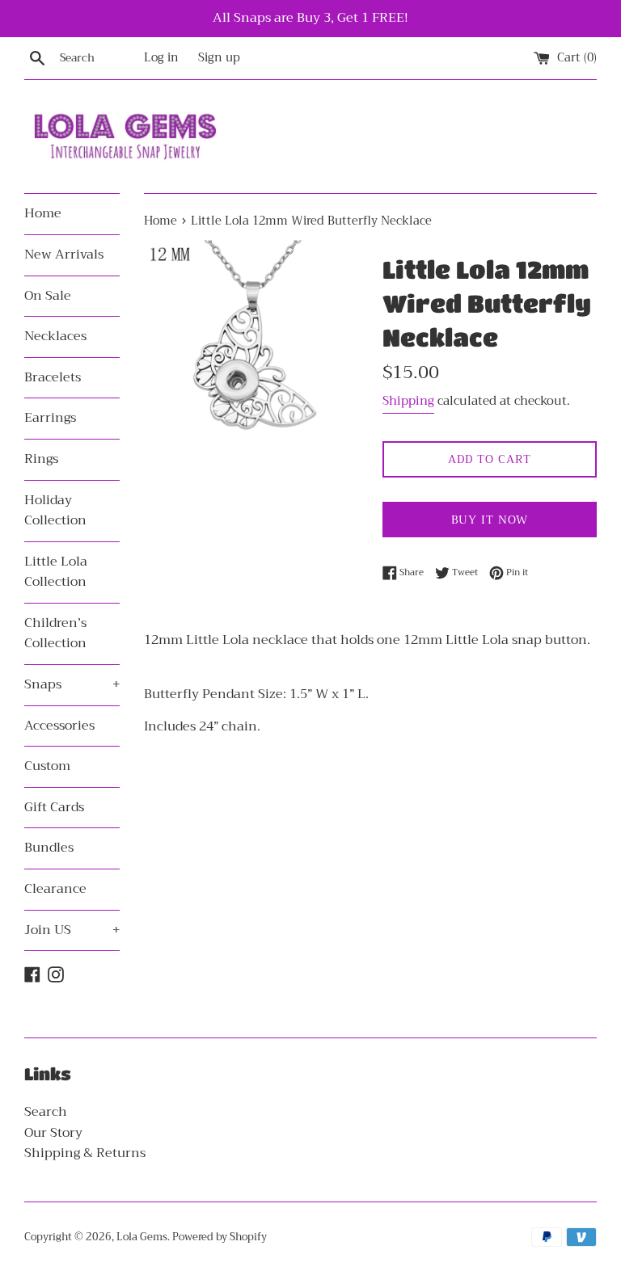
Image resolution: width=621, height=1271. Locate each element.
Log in (161, 58)
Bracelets (52, 377)
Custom (47, 766)
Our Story (53, 1133)
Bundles (49, 847)
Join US (72, 930)
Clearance (55, 888)
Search (45, 1112)
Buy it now (489, 519)
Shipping (408, 400)
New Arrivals (64, 254)
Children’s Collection (55, 633)
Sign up (219, 58)
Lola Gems (141, 1237)
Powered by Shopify (219, 1237)
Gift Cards (54, 807)
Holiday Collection (55, 510)
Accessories (59, 725)
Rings (41, 459)
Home (42, 213)
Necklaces (55, 336)
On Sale (47, 295)
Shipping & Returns (85, 1153)
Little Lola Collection (55, 572)
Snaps (72, 684)
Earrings (50, 417)
